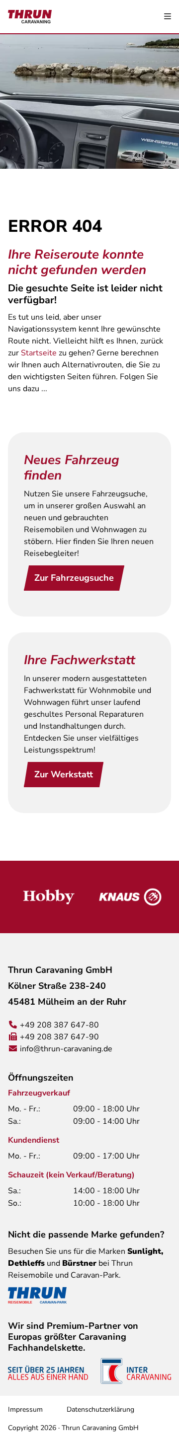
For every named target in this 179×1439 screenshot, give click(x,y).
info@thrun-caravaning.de (66, 1048)
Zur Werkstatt (63, 774)
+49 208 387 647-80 (59, 1025)
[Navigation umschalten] (167, 16)
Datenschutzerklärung (100, 1409)
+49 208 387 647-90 (59, 1036)
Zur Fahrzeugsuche (74, 578)
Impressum (25, 1409)
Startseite (39, 352)
